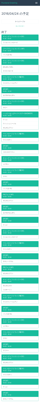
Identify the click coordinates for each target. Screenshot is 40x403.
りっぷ (5, 119)
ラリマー (6, 350)
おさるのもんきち (9, 95)
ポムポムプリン (8, 128)
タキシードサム (8, 261)
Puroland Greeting (9, 3)
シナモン (6, 164)
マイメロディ (7, 140)
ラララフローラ (8, 71)
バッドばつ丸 (7, 55)
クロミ (5, 176)
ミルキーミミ (7, 290)
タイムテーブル (20, 21)
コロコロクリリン (9, 152)
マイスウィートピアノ (10, 83)
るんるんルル (7, 285)
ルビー (5, 107)
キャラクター (20, 26)
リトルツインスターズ (10, 42)
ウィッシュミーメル (9, 123)
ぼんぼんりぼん (8, 67)
